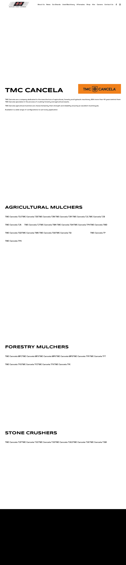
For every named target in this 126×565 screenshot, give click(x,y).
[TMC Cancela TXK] (81, 438)
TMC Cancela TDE (30, 216)
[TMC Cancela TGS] (47, 229)
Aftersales (81, 4)
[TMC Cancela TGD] (13, 229)
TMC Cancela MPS (64, 356)
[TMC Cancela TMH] (48, 221)
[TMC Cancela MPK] (47, 353)
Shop (88, 4)
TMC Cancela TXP (13, 442)
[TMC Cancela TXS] (46, 438)
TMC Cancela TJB (96, 216)
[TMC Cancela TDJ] (13, 213)
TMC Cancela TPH (81, 224)
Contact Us (108, 4)
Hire (93, 4)
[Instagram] (120, 5)
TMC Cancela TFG (13, 364)
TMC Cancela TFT (97, 356)
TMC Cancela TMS (30, 233)
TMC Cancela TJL (80, 216)
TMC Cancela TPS (13, 241)
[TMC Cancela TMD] (98, 221)
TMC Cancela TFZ (29, 364)
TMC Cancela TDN (46, 216)
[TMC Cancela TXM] (102, 438)
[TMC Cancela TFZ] (29, 361)
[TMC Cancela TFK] (62, 361)
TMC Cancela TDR (63, 216)
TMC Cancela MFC (13, 356)
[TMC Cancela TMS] (30, 229)
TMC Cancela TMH (48, 224)
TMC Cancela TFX (46, 364)
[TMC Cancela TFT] (97, 353)
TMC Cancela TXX (30, 442)
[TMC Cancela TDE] (30, 213)
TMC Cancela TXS (46, 442)
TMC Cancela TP (98, 233)
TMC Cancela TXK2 (64, 442)
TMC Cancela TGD (13, 233)
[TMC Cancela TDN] (46, 213)
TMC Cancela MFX (30, 356)
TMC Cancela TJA (13, 224)
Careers (100, 4)
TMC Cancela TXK (81, 442)
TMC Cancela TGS (47, 233)
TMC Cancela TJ (31, 224)
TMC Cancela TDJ (13, 216)
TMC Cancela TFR (81, 356)
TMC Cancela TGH (65, 224)
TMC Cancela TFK (62, 364)
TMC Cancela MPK (47, 356)
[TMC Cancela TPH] (81, 221)
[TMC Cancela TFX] (46, 361)
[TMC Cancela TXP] (13, 438)
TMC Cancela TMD (98, 224)
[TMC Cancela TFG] (13, 361)
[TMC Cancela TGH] (65, 221)
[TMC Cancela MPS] (64, 353)
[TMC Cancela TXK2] (64, 438)
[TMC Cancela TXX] (30, 438)
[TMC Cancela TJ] (31, 221)
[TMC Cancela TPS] (13, 237)
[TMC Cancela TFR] (81, 353)
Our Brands (56, 4)
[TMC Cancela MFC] (13, 353)
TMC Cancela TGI (63, 233)
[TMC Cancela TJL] (80, 213)
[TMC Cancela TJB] (96, 213)
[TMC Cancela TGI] (73, 229)
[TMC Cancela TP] (98, 229)
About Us (41, 4)
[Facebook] (116, 5)
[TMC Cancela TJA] (14, 221)
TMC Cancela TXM (98, 442)
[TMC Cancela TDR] (63, 213)
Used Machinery (68, 4)
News (48, 4)
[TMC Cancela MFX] (30, 353)
